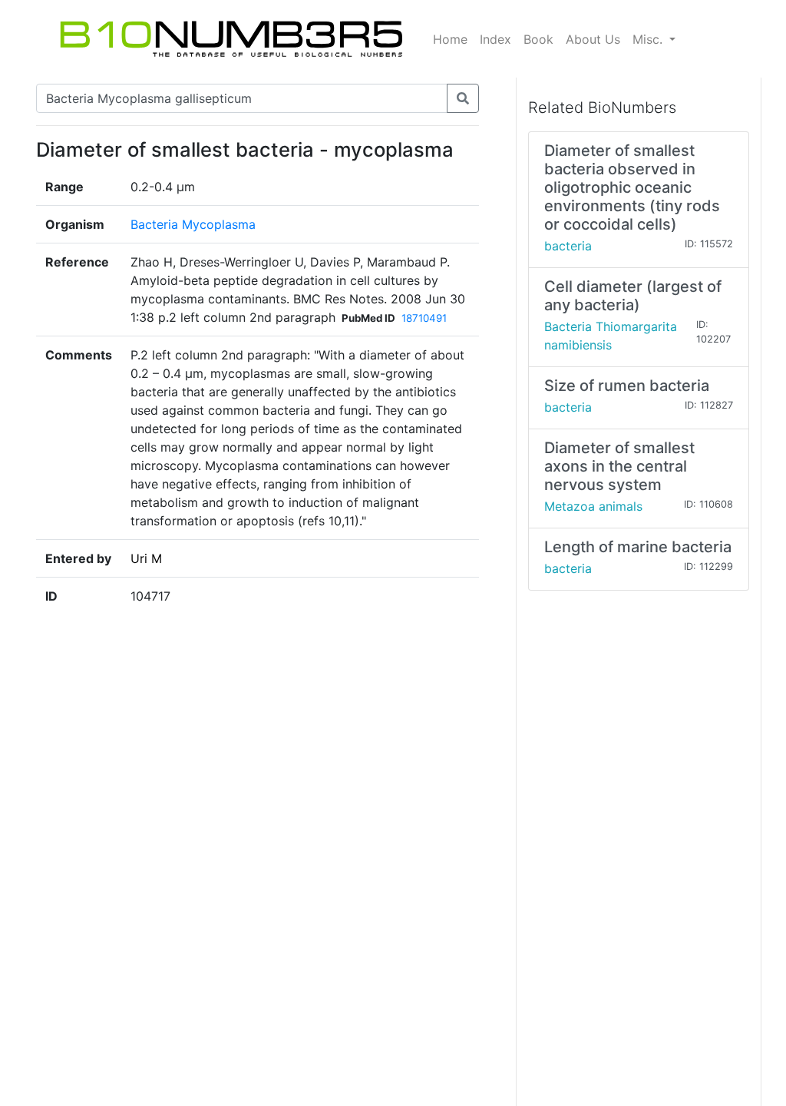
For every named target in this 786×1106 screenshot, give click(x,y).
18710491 (424, 318)
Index (495, 39)
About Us (593, 39)
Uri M (146, 558)
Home (450, 39)
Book (538, 39)
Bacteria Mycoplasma (193, 224)
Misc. (649, 39)
